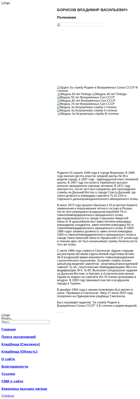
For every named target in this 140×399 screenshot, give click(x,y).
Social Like (60, 312)
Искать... (7, 318)
